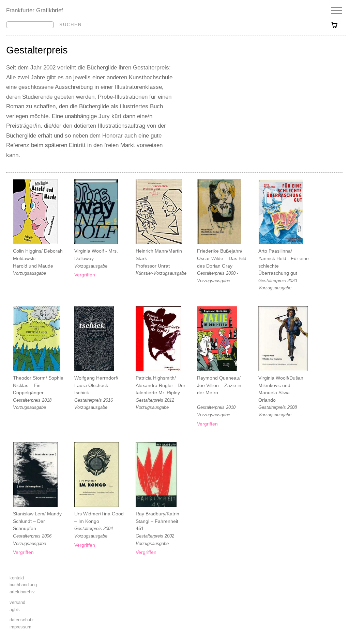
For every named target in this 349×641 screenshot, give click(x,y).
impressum (20, 626)
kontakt (17, 577)
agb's (15, 609)
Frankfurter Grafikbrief (34, 10)
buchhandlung (23, 584)
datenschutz (22, 619)
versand (17, 602)
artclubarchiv (22, 591)
